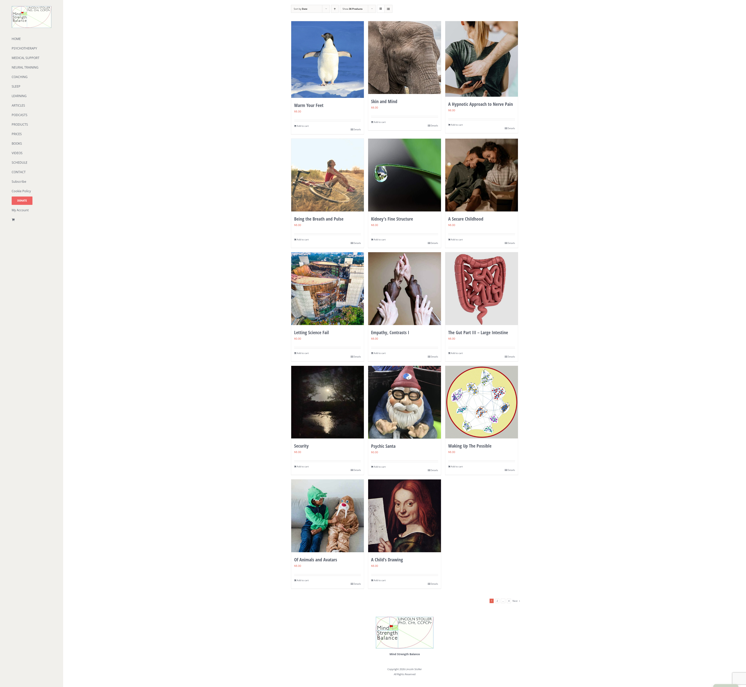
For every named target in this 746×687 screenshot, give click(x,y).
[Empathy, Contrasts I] (404, 288)
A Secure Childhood (465, 219)
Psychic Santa (383, 446)
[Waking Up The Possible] (481, 402)
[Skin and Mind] (404, 57)
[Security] (327, 402)
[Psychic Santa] (404, 402)
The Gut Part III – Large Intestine (478, 332)
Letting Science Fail (311, 332)
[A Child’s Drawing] (404, 515)
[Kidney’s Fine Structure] (404, 175)
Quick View (327, 90)
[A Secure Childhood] (481, 175)
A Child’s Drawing (387, 559)
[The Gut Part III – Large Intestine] (481, 288)
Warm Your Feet (308, 105)
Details (357, 129)
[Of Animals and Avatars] (327, 515)
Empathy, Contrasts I (390, 332)
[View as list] (388, 9)
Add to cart (303, 126)
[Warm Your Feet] (327, 59)
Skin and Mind (384, 101)
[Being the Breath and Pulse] (327, 175)
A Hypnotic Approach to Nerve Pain (480, 104)
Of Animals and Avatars (315, 559)
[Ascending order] (335, 9)
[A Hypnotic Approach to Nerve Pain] (481, 59)
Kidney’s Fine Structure (392, 219)
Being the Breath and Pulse (318, 219)
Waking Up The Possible (470, 446)
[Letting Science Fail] (327, 288)
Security (301, 446)
